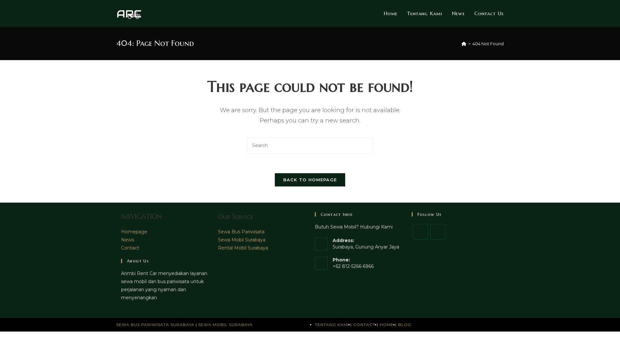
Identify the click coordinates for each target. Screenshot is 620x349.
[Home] (463, 43)
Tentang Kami (332, 324)
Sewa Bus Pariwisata (241, 232)
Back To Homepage (310, 179)
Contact (130, 248)
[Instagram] (438, 231)
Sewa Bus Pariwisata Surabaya (156, 324)
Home (387, 324)
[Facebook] (420, 231)
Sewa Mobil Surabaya (241, 240)
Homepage (134, 232)
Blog (404, 324)
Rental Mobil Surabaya (243, 248)
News (127, 240)
